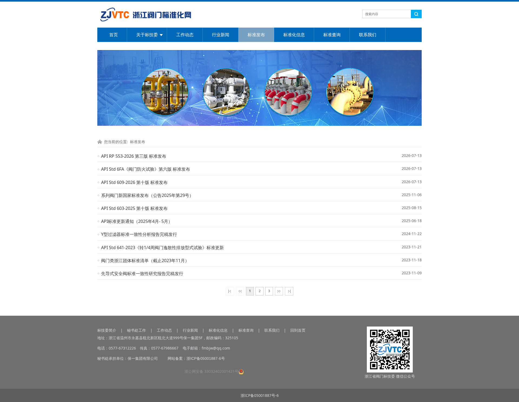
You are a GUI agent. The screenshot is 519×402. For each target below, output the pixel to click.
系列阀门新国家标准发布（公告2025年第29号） (147, 195)
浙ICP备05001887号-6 (260, 395)
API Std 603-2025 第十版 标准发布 (134, 208)
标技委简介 (106, 330)
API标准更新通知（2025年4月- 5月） (136, 221)
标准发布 (256, 35)
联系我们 (367, 35)
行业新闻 (220, 35)
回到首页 (297, 330)
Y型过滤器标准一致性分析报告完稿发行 (139, 234)
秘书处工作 (136, 330)
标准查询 (332, 35)
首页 (113, 35)
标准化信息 (294, 35)
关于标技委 (147, 35)
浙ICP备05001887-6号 (206, 358)
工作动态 (185, 35)
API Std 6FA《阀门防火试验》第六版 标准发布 (145, 169)
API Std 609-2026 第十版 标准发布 (134, 182)
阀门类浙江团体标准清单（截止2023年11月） (145, 260)
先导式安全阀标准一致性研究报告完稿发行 (142, 273)
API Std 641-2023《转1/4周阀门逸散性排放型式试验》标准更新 (162, 248)
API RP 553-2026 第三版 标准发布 (133, 156)
